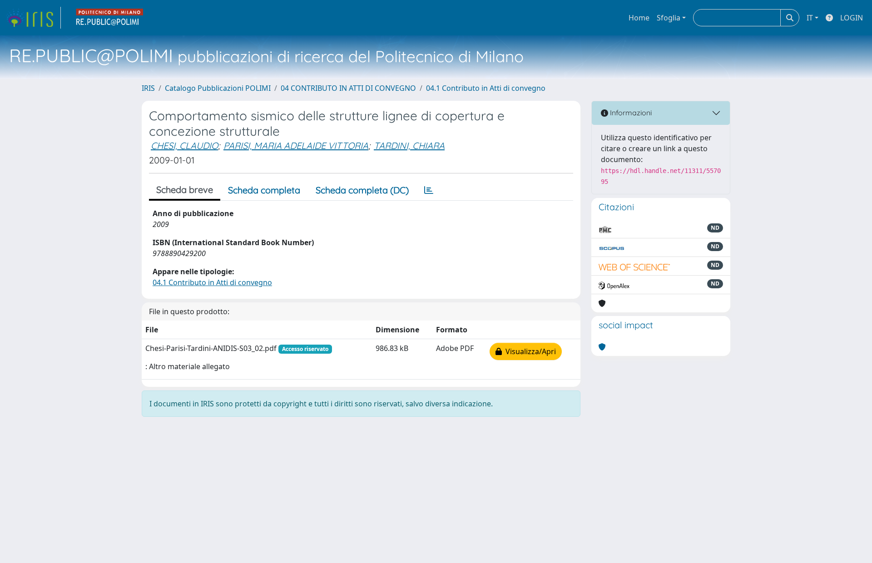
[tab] (428, 190)
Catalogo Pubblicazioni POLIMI (218, 88)
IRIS (148, 88)
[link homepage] (33, 18)
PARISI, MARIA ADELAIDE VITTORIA (295, 145)
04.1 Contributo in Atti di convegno (485, 88)
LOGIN (851, 18)
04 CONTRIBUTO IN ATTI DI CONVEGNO (348, 88)
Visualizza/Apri (529, 351)
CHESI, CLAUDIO (184, 145)
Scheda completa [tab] (264, 190)
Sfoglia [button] (668, 18)
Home (639, 18)
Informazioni (630, 112)
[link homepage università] (110, 18)
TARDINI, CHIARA (409, 145)
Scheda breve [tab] (184, 189)
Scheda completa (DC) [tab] (362, 190)
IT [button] (810, 18)
